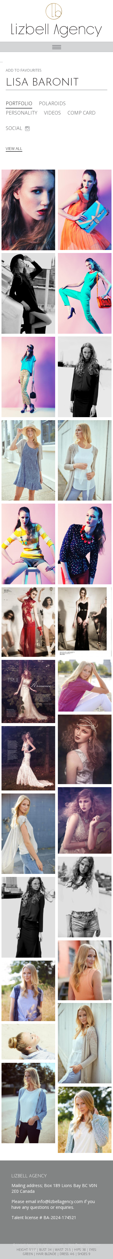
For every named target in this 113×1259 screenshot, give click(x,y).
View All (14, 148)
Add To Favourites (23, 70)
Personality (21, 113)
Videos (52, 113)
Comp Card (81, 113)
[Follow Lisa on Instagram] (27, 128)
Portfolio (19, 104)
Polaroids (52, 104)
